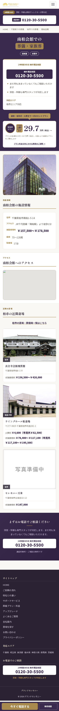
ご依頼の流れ (9, 590)
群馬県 (44, 652)
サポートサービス (11, 600)
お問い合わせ (9, 632)
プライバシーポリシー (13, 637)
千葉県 (6, 652)
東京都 (20, 652)
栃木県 (27, 652)
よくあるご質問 (10, 616)
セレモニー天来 (14, 493)
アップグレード (10, 611)
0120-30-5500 (30, 19)
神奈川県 (36, 652)
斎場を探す (8, 626)
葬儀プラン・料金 (11, 605)
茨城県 (51, 652)
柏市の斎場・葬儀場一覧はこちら (29, 323)
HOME (5, 29)
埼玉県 (13, 652)
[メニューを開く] (53, 4)
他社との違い (9, 595)
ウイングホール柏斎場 (17, 421)
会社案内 (7, 621)
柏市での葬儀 (32, 29)
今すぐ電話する (19, 706)
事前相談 (48, 706)
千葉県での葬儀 (17, 29)
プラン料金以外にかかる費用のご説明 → (29, 143)
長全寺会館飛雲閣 (15, 366)
